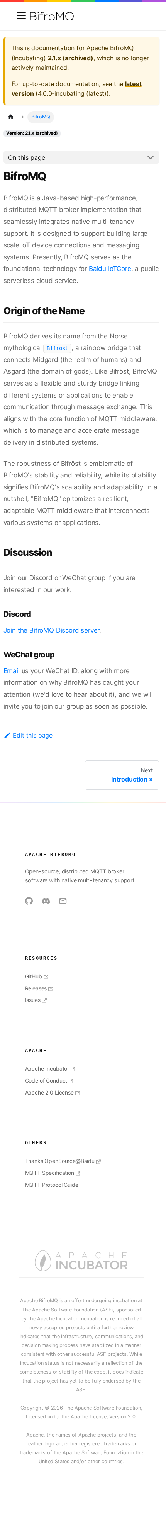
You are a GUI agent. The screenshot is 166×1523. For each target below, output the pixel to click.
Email (11, 671)
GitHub (33, 976)
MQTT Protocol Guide (51, 1184)
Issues (33, 1000)
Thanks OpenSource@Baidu (60, 1160)
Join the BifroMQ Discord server (51, 630)
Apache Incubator (47, 1068)
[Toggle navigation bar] (21, 15)
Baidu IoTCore (110, 268)
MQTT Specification (49, 1172)
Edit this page (33, 735)
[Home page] (10, 117)
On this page (26, 157)
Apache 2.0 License (49, 1092)
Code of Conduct (46, 1080)
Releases (36, 988)
